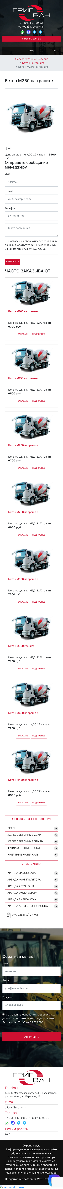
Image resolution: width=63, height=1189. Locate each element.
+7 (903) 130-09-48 (30, 26)
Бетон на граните (33, 62)
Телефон (10, 208)
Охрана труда (31, 1145)
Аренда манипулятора (24, 879)
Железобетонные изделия (31, 59)
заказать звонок (31, 38)
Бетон (11, 828)
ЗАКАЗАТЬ (23, 334)
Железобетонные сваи (24, 834)
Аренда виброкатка (21, 899)
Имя (7, 174)
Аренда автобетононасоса (27, 906)
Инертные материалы (23, 854)
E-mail (9, 191)
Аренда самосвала (21, 873)
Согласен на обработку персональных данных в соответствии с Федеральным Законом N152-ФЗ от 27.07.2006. (31, 244)
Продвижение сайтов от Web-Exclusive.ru (31, 1179)
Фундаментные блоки (23, 848)
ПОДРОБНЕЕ (38, 334)
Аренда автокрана (20, 886)
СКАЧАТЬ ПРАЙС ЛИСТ (24, 914)
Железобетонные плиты (25, 841)
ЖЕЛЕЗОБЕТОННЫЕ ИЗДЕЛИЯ (31, 819)
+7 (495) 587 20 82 (30, 22)
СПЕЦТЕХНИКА (31, 863)
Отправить (12, 261)
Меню (31, 50)
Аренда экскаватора (22, 892)
